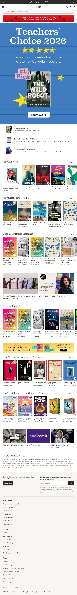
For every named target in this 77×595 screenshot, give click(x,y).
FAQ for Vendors (8, 524)
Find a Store (7, 514)
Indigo (9, 592)
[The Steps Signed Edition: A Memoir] (67, 319)
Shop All (71, 162)
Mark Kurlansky (22, 384)
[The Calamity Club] (70, 211)
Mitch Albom (51, 386)
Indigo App (6, 546)
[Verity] (43, 175)
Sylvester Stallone (65, 335)
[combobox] (40, 12)
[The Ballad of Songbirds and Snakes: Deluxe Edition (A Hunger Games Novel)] (55, 406)
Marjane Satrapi (7, 386)
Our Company (7, 565)
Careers (5, 561)
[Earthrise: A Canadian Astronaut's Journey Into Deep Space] (52, 319)
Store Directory (8, 543)
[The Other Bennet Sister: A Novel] (24, 211)
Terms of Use (47, 592)
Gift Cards (6, 549)
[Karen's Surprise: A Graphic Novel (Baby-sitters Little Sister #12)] (10, 406)
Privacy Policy (26, 592)
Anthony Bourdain (38, 386)
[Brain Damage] (28, 175)
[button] (3, 7)
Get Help (6, 511)
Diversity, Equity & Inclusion (11, 571)
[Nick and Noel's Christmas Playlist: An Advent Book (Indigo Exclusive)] (12, 175)
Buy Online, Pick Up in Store (12, 553)
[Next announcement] (73, 2)
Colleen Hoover (40, 189)
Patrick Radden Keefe (54, 226)
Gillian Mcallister (56, 189)
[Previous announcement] (3, 2)
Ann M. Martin (7, 422)
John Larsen (49, 335)
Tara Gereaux (36, 226)
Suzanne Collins (38, 422)
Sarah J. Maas (7, 262)
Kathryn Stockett (68, 225)
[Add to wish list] (18, 183)
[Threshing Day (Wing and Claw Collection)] (23, 247)
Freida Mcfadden (27, 189)
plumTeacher (7, 539)
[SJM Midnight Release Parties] (38, 348)
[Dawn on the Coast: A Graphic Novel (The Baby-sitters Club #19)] (25, 406)
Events (5, 533)
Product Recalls (8, 578)
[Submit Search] (4, 12)
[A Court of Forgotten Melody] (37, 247)
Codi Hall (5, 190)
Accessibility (7, 582)
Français (16, 587)
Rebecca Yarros (22, 262)
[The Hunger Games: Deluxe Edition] (70, 406)
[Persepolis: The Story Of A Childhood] (10, 370)
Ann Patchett (7, 225)
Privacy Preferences (37, 592)
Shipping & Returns (9, 507)
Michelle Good (70, 189)
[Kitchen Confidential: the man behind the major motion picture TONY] (40, 370)
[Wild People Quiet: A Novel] (39, 211)
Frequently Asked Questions (12, 504)
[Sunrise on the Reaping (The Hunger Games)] (40, 406)
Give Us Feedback (8, 517)
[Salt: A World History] (25, 370)
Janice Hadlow (22, 226)
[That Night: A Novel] (58, 175)
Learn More (8, 483)
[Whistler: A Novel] (10, 211)
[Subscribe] (71, 483)
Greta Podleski (65, 262)
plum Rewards (7, 536)
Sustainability (7, 575)
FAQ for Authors (8, 521)
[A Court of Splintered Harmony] (10, 247)
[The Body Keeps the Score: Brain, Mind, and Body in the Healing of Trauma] (70, 370)
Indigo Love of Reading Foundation (14, 568)
